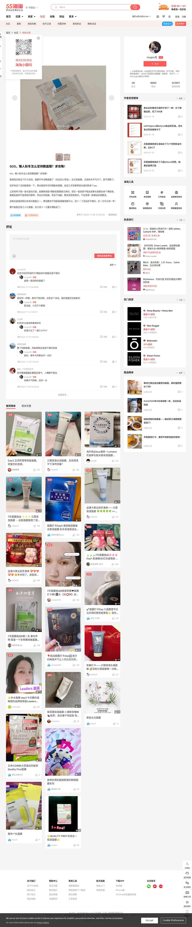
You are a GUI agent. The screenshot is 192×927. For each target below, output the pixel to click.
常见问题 (53, 886)
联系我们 (53, 890)
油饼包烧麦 (21, 344)
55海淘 (14, 7)
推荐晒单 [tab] (11, 405)
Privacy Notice (43, 923)
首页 (8, 32)
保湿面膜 (16, 215)
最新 (19, 23)
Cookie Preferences (173, 920)
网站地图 (31, 899)
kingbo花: (28, 277)
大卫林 (19, 319)
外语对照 (161, 208)
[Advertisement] (155, 477)
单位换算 (147, 197)
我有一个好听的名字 (25, 369)
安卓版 (119, 886)
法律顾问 (53, 899)
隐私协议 (31, 890)
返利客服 (53, 894)
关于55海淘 (32, 886)
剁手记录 (47, 23)
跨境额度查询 (176, 208)
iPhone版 (120, 890)
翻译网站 (132, 208)
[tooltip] (23, 57)
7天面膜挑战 (33, 215)
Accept (149, 920)
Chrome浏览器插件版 (126, 894)
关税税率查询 (176, 197)
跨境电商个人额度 (77, 890)
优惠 (18, 16)
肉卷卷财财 (21, 294)
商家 (30, 16)
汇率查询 (161, 197)
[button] (32, 7)
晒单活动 (92, 23)
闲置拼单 (62, 23)
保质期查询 (147, 208)
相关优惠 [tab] (26, 405)
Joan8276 (21, 269)
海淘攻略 (32, 23)
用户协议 (31, 894)
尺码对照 (132, 197)
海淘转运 (77, 23)
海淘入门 (100, 886)
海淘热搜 (100, 890)
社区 (8, 23)
